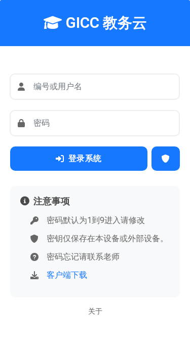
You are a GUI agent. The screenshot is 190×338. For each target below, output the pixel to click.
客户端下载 (67, 275)
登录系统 (85, 158)
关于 (95, 311)
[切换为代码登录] (165, 158)
